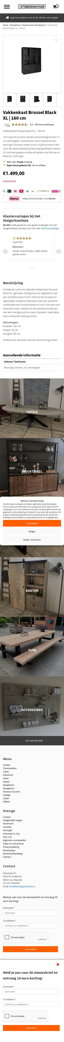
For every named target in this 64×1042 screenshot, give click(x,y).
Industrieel (8, 775)
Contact (7, 817)
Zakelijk (6, 795)
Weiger (32, 531)
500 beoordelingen (50, 228)
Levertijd (7, 827)
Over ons (7, 837)
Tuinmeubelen (10, 768)
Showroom (8, 823)
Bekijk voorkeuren (32, 539)
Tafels (6, 771)
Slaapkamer (8, 785)
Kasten (6, 781)
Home (5, 25)
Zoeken (6, 765)
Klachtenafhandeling (12, 853)
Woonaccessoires (11, 791)
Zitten (6, 778)
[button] (56, 40)
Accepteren (32, 523)
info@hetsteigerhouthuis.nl (22, 886)
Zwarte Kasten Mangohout (34, 25)
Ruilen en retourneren (13, 843)
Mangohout (15, 25)
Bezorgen (7, 830)
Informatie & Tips (11, 833)
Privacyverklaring (11, 846)
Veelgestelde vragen (12, 820)
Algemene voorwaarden (14, 840)
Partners (7, 856)
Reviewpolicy (9, 850)
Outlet (6, 798)
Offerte (6, 801)
